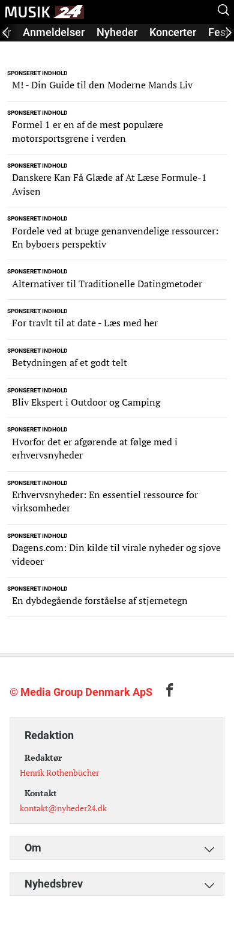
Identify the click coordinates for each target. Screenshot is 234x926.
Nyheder (117, 32)
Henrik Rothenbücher (59, 772)
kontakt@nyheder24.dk (63, 808)
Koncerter (172, 32)
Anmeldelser (54, 32)
